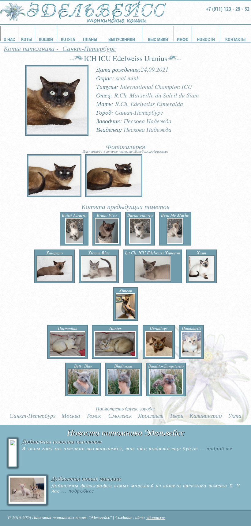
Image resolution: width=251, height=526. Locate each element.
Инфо (183, 39)
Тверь (176, 416)
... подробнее (215, 448)
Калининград (205, 416)
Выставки (158, 39)
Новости (206, 39)
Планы (90, 39)
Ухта (235, 416)
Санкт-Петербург (89, 48)
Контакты (235, 39)
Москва (71, 416)
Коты (26, 39)
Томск (93, 416)
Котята (68, 39)
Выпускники (121, 39)
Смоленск (120, 416)
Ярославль (150, 416)
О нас (9, 39)
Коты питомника (29, 48)
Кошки (46, 39)
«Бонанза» (155, 517)
